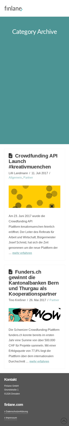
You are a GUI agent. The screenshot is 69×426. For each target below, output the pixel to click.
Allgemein (15, 177)
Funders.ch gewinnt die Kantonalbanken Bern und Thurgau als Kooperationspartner (34, 283)
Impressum (11, 418)
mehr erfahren (22, 253)
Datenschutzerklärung (17, 411)
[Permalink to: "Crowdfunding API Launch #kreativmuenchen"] (34, 197)
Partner (28, 177)
